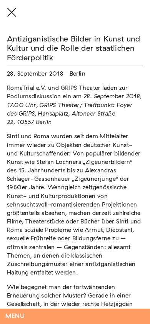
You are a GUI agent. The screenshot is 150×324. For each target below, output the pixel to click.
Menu (15, 316)
